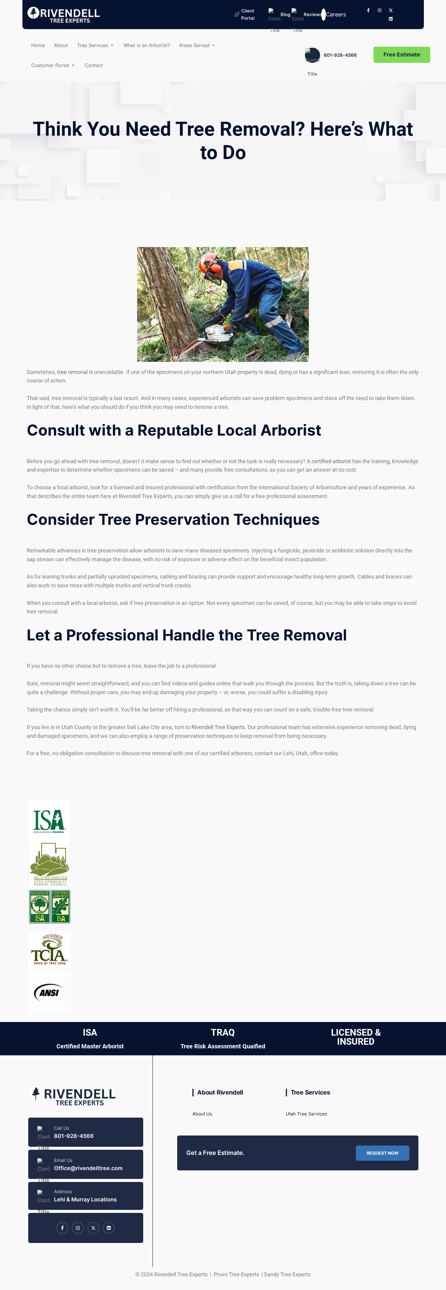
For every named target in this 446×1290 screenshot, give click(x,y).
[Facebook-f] (368, 10)
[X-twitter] (391, 10)
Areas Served (194, 45)
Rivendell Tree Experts (218, 727)
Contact (94, 65)
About (61, 45)
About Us (202, 1114)
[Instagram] (379, 10)
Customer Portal (50, 65)
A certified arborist (329, 461)
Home (38, 45)
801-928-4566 (340, 55)
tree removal (72, 372)
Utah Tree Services (306, 1114)
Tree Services (92, 45)
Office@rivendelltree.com (88, 1168)
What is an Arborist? (146, 45)
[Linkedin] (391, 19)
